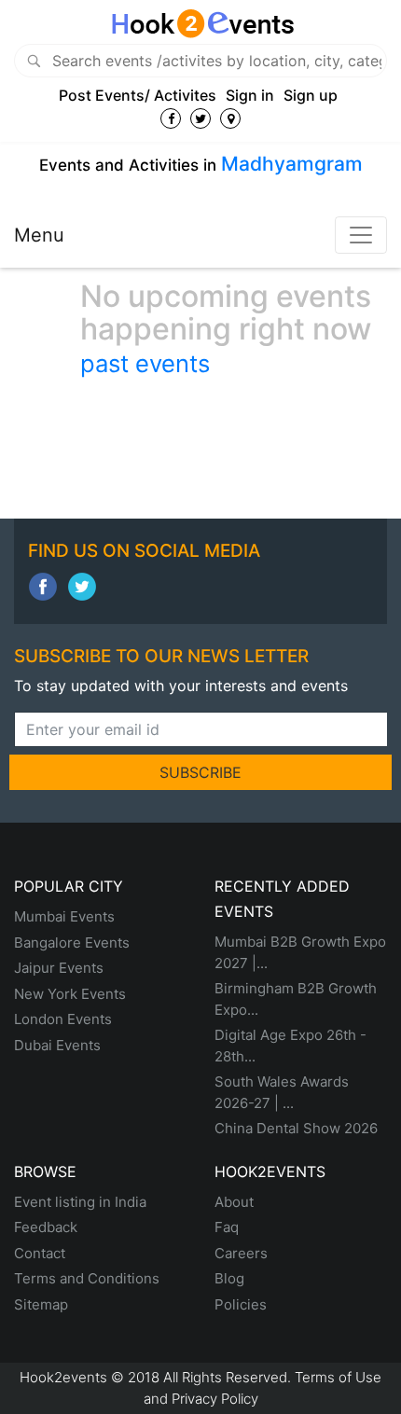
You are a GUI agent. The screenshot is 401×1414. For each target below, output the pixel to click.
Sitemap (41, 1304)
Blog (229, 1278)
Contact (39, 1253)
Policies (240, 1304)
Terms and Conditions (86, 1278)
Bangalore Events (72, 942)
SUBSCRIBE (200, 772)
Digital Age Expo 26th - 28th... (290, 1045)
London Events (63, 1019)
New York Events (70, 994)
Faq (226, 1227)
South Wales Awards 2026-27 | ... (281, 1092)
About (234, 1202)
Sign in (250, 95)
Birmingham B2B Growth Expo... (295, 999)
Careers (241, 1253)
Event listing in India (80, 1202)
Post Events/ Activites (137, 95)
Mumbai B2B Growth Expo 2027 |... (300, 952)
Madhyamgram (292, 163)
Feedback (45, 1227)
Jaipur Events (59, 968)
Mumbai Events (64, 916)
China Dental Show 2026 (296, 1128)
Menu (39, 235)
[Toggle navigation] (361, 235)
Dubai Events (57, 1045)
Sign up (310, 95)
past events (145, 363)
